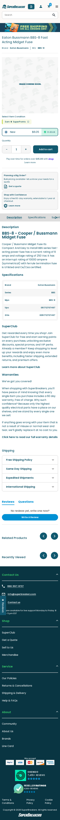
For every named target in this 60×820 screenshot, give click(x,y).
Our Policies (9, 678)
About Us (7, 731)
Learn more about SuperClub (21, 367)
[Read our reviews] (30, 789)
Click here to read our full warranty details (30, 437)
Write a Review (35, 518)
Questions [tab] (26, 502)
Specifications (37, 217)
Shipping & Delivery (14, 693)
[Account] (41, 6)
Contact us (14, 602)
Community (9, 724)
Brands (6, 739)
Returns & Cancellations (17, 685)
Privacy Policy (31, 801)
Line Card (8, 746)
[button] (36, 776)
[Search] (54, 15)
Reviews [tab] (8, 502)
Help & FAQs (9, 700)
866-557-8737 (15, 586)
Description (14, 217)
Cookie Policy (49, 801)
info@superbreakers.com (22, 594)
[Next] (56, 217)
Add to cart (45, 149)
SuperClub (8, 632)
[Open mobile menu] (57, 6)
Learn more (14, 205)
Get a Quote (9, 640)
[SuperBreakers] (13, 6)
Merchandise (10, 655)
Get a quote (15, 186)
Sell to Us (7, 647)
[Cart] (49, 6)
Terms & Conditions (8, 801)
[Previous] (43, 536)
